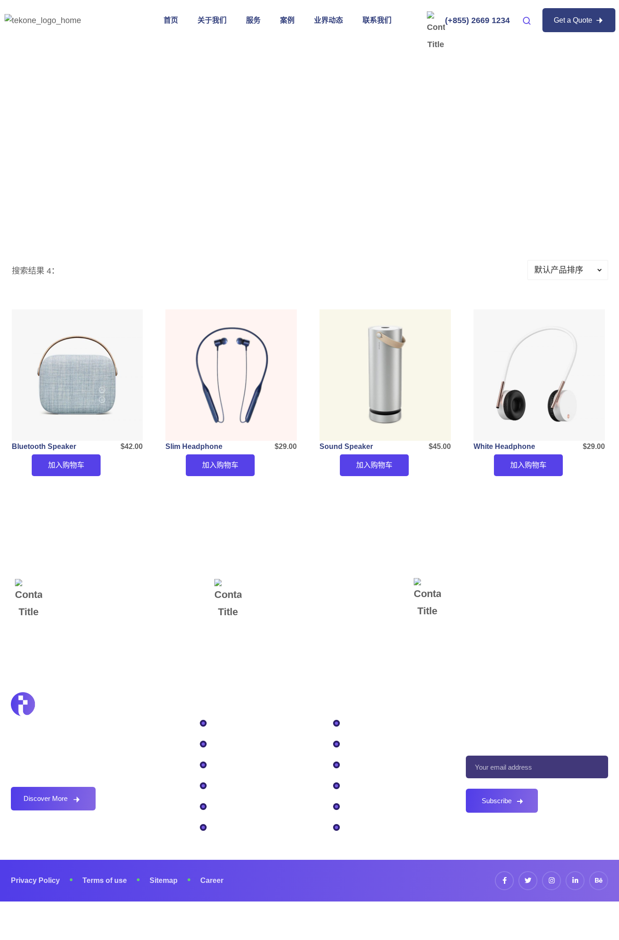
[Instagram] (551, 880)
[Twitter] (527, 880)
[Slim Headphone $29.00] (231, 375)
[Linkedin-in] (575, 880)
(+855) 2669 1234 (477, 20)
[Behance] (598, 880)
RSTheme (356, 921)
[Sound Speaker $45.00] (385, 375)
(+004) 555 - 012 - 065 (100, 597)
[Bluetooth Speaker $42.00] (77, 375)
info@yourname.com (299, 600)
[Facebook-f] (504, 880)
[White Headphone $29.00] (539, 375)
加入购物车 (66, 465)
